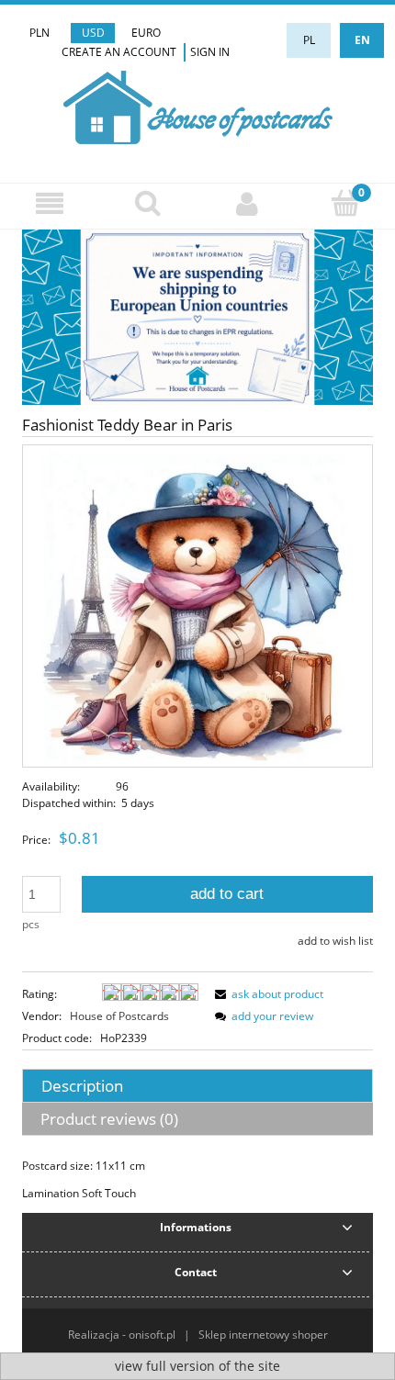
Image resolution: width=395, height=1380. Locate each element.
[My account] (247, 203)
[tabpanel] (197, 1180)
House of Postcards (119, 1016)
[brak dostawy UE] (197, 316)
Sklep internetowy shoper (263, 1334)
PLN (39, 32)
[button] (49, 203)
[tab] (197, 1086)
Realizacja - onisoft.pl (121, 1334)
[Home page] (198, 105)
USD (93, 32)
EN (362, 40)
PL (309, 40)
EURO (146, 32)
